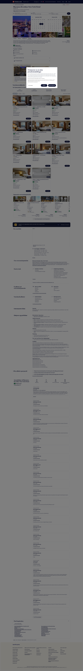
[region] (41, 77)
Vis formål (30, 85)
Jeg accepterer (52, 85)
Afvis (44, 85)
